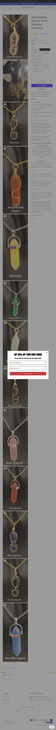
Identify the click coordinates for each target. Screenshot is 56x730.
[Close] (46, 352)
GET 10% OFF (28, 373)
